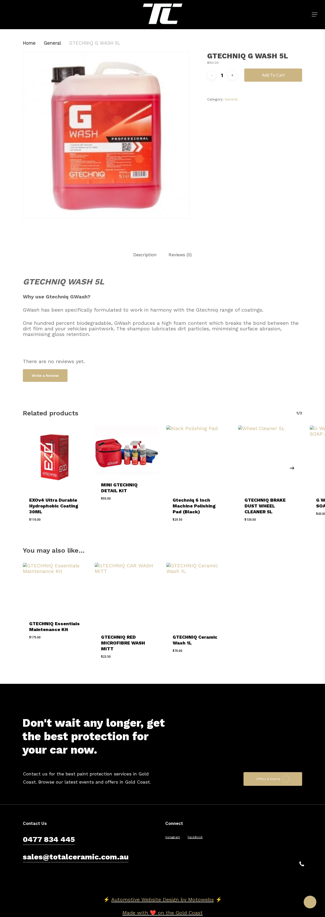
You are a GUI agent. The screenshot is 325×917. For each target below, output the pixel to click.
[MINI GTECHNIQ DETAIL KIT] (127, 450)
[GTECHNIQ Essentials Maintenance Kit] (55, 588)
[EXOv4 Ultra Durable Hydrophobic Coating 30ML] (55, 458)
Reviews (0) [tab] (180, 254)
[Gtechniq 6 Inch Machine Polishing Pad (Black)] (198, 458)
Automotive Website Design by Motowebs (162, 899)
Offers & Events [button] (268, 779)
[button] (315, 14)
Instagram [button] (172, 837)
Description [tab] (145, 254)
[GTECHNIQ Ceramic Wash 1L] (198, 595)
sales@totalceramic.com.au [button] (75, 856)
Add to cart (273, 75)
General (52, 43)
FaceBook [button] (195, 837)
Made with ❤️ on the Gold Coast (162, 913)
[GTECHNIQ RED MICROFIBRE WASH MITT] (127, 595)
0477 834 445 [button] (49, 839)
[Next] (292, 468)
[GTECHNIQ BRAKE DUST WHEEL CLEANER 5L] (270, 458)
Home (29, 43)
